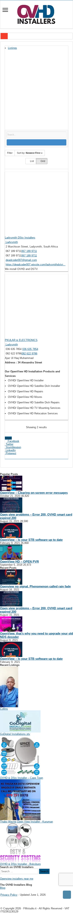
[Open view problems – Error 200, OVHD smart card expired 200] (11, 504)
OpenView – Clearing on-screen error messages (34, 492)
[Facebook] (4, 891)
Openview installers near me (16, 878)
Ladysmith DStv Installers (20, 237)
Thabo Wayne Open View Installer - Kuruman (26, 821)
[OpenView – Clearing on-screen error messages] (11, 483)
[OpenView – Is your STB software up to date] (11, 530)
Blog (2, 887)
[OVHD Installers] (36, 14)
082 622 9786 (29, 353)
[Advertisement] (36, 91)
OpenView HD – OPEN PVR (19, 561)
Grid (42, 161)
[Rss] (1, 891)
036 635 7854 (30, 349)
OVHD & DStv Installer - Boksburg (20, 864)
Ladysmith (11, 242)
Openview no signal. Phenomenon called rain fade (35, 586)
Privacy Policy (8, 894)
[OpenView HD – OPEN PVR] (11, 551)
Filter (10, 153)
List (31, 161)
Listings (12, 48)
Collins (4, 708)
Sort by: (28, 153)
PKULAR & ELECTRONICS (21, 340)
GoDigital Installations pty (15, 734)
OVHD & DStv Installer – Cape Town (21, 777)
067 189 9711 (29, 251)
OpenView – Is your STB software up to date (31, 539)
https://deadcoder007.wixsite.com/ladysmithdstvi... (35, 264)
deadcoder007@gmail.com (21, 260)
